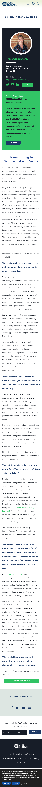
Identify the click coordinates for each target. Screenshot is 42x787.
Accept (6, 783)
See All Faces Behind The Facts (21, 680)
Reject (16, 783)
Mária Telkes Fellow (14, 574)
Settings (25, 783)
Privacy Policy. (7, 779)
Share (27, 85)
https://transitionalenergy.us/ (17, 80)
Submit (34, 732)
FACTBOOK (13, 143)
